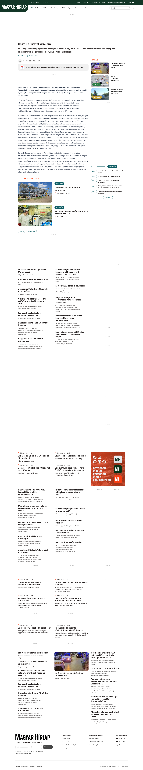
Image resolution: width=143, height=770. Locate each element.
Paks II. (22, 231)
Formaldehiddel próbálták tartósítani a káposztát (110, 192)
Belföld (37, 8)
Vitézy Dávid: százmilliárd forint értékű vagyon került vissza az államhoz (110, 186)
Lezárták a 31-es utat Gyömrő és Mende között (118, 65)
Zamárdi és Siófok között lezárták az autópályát (117, 91)
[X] (136, 2)
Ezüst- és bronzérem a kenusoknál (115, 78)
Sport (70, 8)
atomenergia (31, 231)
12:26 (94, 171)
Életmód (78, 8)
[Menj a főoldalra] (14, 7)
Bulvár (86, 8)
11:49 (93, 186)
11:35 (93, 191)
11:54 (93, 180)
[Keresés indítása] (129, 8)
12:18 (93, 176)
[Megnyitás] (31, 8)
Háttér (63, 8)
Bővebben (108, 197)
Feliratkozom (47, 747)
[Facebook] (130, 2)
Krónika (97, 71)
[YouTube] (133, 2)
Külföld (45, 8)
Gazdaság (54, 8)
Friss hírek (36, 2)
